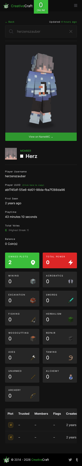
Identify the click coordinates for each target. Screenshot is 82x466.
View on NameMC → (41, 136)
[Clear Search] (70, 31)
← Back (10, 21)
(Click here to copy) (33, 185)
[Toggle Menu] (76, 5)
